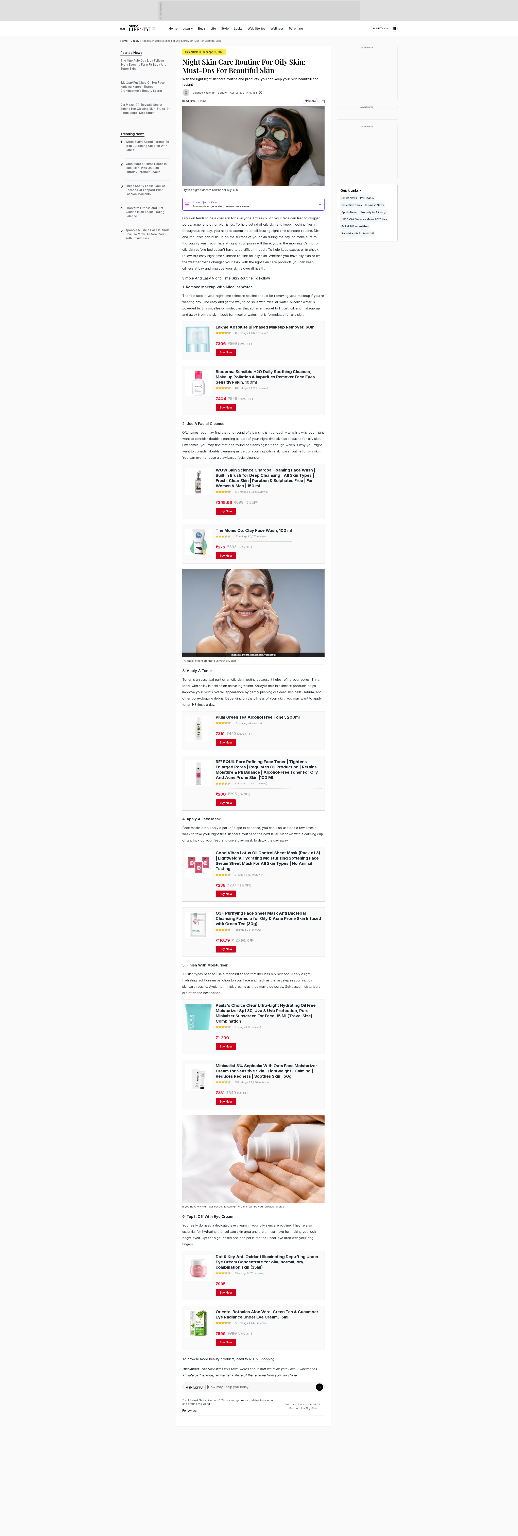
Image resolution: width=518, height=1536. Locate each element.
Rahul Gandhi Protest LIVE (358, 233)
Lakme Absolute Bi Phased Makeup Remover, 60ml (265, 327)
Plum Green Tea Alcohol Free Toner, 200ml (258, 717)
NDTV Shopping (261, 1359)
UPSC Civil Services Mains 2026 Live (364, 219)
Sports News (349, 212)
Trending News (132, 134)
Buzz (201, 28)
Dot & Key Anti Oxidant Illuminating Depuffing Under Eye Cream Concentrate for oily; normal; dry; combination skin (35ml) (267, 1262)
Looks (238, 28)
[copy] (323, 101)
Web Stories (256, 28)
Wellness (277, 28)
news (244, 1400)
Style (225, 28)
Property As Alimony (373, 212)
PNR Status (367, 197)
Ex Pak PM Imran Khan (355, 226)
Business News (374, 205)
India (270, 1400)
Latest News (198, 1400)
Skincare (290, 1404)
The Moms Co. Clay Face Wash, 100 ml (254, 530)
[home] (142, 26)
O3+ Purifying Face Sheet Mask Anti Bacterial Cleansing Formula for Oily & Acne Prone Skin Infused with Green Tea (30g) (268, 918)
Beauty (222, 92)
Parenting (296, 28)
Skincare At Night (309, 1404)
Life (213, 28)
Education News (352, 205)
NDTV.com (382, 28)
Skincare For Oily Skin (303, 1408)
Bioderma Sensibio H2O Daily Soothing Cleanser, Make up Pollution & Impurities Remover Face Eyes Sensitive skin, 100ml (265, 377)
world (206, 1403)
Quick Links (349, 190)
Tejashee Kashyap (203, 92)
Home (173, 28)
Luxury (188, 28)
